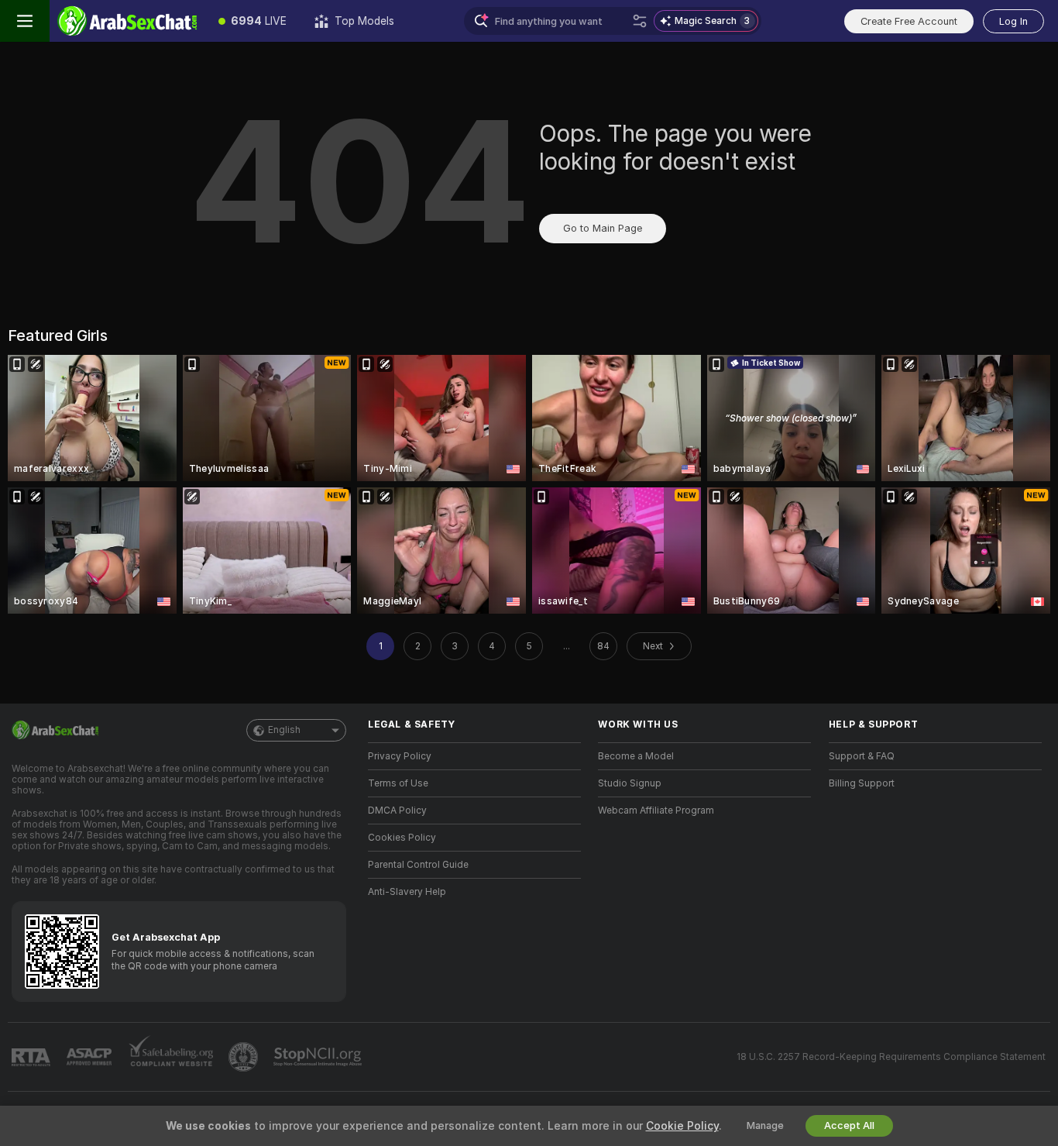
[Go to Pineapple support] (244, 1057)
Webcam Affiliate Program (656, 810)
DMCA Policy (397, 810)
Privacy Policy (399, 756)
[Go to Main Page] (127, 21)
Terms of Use (398, 783)
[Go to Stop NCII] (319, 1057)
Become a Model (636, 756)
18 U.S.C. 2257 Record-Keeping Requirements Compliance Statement (891, 1056)
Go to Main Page (602, 228)
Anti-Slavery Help (407, 891)
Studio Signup (629, 783)
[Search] (640, 21)
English (284, 729)
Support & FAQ (862, 756)
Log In (1013, 21)
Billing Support (862, 783)
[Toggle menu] (25, 21)
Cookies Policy (402, 837)
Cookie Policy (682, 1126)
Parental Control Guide (418, 864)
